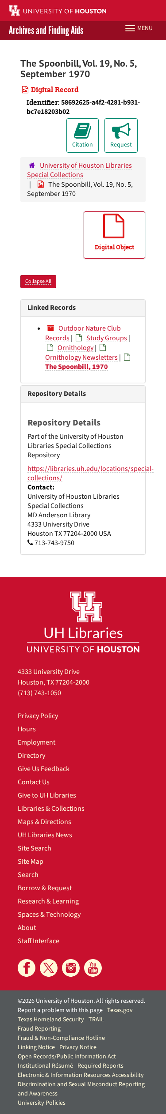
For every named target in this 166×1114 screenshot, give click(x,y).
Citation (82, 144)
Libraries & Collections (51, 808)
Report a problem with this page (60, 1010)
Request (121, 144)
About (27, 928)
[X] (49, 968)
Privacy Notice (78, 1047)
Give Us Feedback (43, 769)
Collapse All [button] (38, 281)
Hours (27, 729)
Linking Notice (36, 1047)
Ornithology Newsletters (81, 357)
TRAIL (96, 1019)
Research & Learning (48, 901)
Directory (31, 755)
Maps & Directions (44, 822)
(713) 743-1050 (39, 693)
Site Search (34, 848)
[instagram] (71, 968)
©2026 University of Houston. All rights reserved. (81, 1001)
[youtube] (93, 968)
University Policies (42, 1103)
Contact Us (34, 782)
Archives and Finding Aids (46, 31)
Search (28, 875)
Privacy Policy (38, 716)
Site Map (30, 861)
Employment (36, 742)
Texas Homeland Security (51, 1019)
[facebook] (26, 968)
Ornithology (75, 348)
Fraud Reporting (39, 1028)
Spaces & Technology (49, 914)
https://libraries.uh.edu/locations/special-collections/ (90, 473)
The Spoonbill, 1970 (76, 367)
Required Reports (100, 1065)
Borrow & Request (45, 888)
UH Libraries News (45, 835)
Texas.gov (120, 1010)
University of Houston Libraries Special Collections (79, 170)
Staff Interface (38, 941)
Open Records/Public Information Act (67, 1056)
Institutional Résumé (45, 1065)
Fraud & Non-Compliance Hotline (61, 1038)
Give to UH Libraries (47, 795)
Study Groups (106, 338)
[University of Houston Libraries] (83, 622)
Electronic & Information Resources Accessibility (81, 1075)
